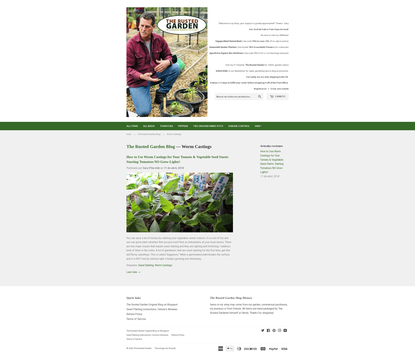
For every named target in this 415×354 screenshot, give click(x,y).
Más (257, 126)
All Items (132, 126)
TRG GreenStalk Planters (262, 47)
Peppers (183, 126)
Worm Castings (163, 265)
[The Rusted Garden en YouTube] (285, 330)
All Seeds (148, 126)
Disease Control (239, 126)
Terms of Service (136, 319)
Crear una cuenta (279, 88)
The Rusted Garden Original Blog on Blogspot (152, 304)
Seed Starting (146, 265)
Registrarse (260, 88)
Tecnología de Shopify (165, 348)
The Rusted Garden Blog (149, 134)
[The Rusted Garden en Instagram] (279, 330)
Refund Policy (134, 314)
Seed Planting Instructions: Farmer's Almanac (152, 309)
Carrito (280, 96)
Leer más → (133, 272)
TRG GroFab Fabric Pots (208, 126)
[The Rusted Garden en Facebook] (268, 330)
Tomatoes (166, 126)
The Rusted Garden (143, 348)
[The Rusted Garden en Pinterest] (274, 330)
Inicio (128, 134)
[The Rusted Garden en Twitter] (262, 330)
